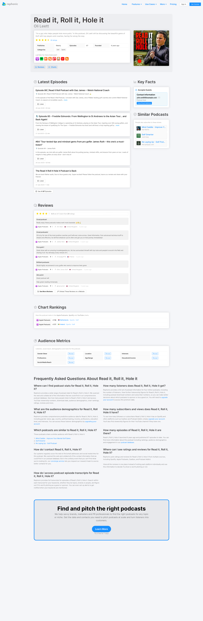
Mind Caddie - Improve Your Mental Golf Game (154, 127)
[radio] (37, 40)
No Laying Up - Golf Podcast (154, 142)
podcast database (127, 442)
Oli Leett (41, 26)
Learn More (101, 529)
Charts (53, 67)
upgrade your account (156, 419)
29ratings (53, 40)
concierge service (57, 461)
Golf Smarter (148, 134)
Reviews (40, 67)
